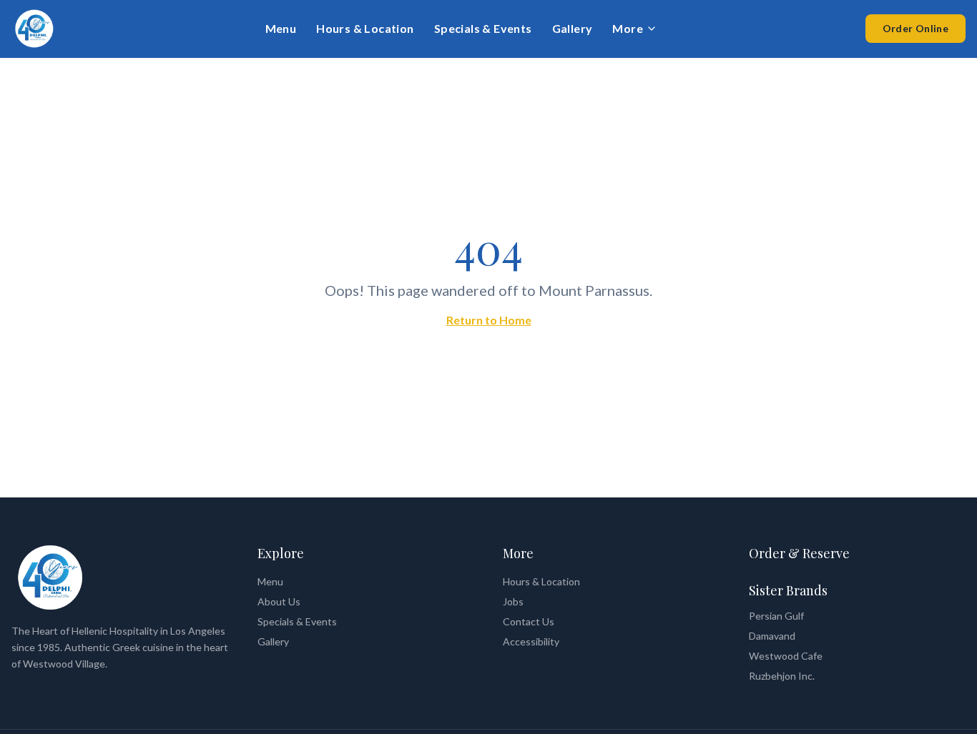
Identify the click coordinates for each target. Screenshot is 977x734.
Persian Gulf (776, 616)
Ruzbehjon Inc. (782, 676)
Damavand (772, 636)
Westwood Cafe (786, 656)
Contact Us (528, 621)
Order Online (915, 28)
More (627, 28)
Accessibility (531, 641)
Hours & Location (364, 28)
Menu (281, 28)
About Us (278, 601)
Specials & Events (483, 28)
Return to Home (488, 320)
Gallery (572, 28)
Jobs (513, 601)
